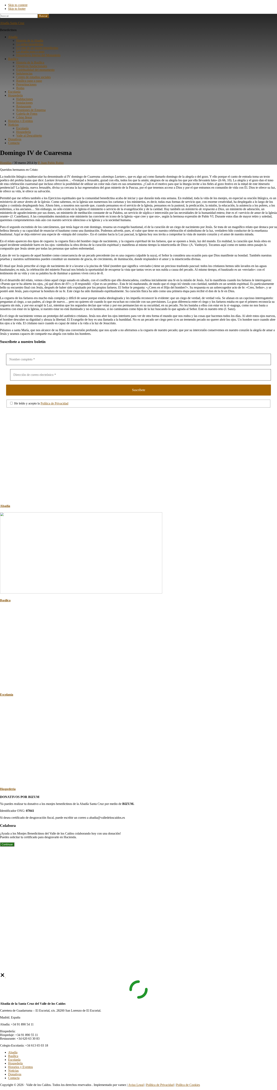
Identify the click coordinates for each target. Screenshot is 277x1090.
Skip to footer (17, 8)
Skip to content (17, 5)
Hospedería (8, 789)
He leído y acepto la (40, 403)
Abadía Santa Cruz (12, 23)
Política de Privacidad (54, 403)
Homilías (6, 162)
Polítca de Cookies (188, 1085)
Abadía (5, 506)
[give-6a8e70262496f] (3, 976)
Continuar (7, 844)
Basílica (5, 600)
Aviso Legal (136, 1085)
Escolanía (6, 694)
